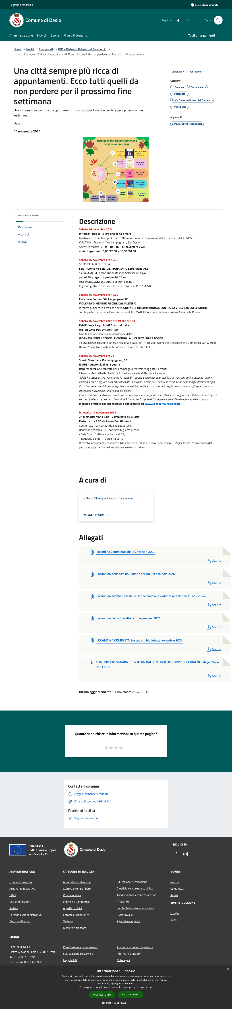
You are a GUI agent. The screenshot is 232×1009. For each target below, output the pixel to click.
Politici (13, 908)
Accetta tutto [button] (102, 994)
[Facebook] (177, 20)
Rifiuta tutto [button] (130, 994)
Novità (30, 49)
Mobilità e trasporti (75, 928)
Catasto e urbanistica (76, 915)
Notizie (174, 882)
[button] (116, 1003)
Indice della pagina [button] (28, 215)
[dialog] (116, 987)
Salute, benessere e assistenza (135, 908)
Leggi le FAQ (70, 960)
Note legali (123, 960)
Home (17, 49)
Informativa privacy (129, 953)
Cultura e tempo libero (77, 888)
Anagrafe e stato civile (77, 882)
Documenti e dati (19, 921)
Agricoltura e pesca (128, 921)
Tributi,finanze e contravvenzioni (137, 895)
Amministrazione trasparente (135, 947)
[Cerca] (218, 20)
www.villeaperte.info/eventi (162, 403)
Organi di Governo (20, 882)
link (151, 987)
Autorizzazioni (125, 914)
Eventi (174, 919)
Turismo (68, 921)
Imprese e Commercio (76, 901)
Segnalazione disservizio (78, 953)
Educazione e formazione (132, 882)
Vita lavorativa (72, 895)
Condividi (177, 72)
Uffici (12, 895)
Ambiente (123, 901)
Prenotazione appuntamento (80, 947)
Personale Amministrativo (25, 915)
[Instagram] (186, 20)
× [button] (228, 969)
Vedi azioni (195, 72)
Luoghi (174, 913)
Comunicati (46, 49)
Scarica (216, 560)
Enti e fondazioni (19, 901)
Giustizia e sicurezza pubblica (135, 888)
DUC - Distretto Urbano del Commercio (82, 49)
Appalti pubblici (72, 908)
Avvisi (174, 895)
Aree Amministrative (22, 888)
